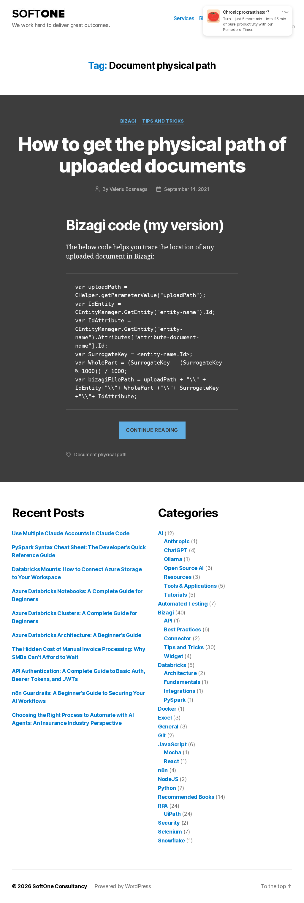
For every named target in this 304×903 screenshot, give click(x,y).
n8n (163, 770)
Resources (177, 577)
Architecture (180, 673)
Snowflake (171, 840)
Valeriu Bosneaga (129, 189)
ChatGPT (175, 550)
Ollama (173, 559)
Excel (165, 718)
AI (160, 533)
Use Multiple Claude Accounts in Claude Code (70, 533)
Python (167, 788)
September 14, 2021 (186, 189)
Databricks (172, 665)
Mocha (172, 752)
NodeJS (168, 779)
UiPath (172, 814)
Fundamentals (182, 682)
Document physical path (100, 454)
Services (184, 18)
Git (162, 735)
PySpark (175, 700)
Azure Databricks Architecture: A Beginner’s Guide (76, 635)
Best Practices (182, 629)
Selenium (170, 831)
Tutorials (175, 595)
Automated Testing (183, 604)
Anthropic (177, 541)
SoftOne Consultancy (59, 886)
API (168, 620)
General (168, 726)
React (171, 761)
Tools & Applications (190, 586)
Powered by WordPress (122, 886)
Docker (167, 709)
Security (169, 823)
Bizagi (128, 121)
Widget (173, 656)
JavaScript (172, 744)
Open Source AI (184, 568)
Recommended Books (186, 797)
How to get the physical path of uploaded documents (152, 154)
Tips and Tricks (163, 121)
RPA (163, 806)
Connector (177, 638)
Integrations (179, 691)
